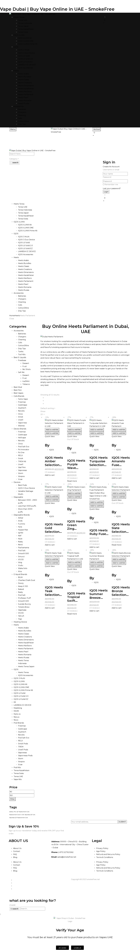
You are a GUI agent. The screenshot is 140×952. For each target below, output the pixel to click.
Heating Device (20, 622)
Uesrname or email (111, 170)
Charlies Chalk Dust (26, 580)
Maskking (18, 708)
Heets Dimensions (26, 86)
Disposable (18, 497)
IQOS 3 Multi (23, 50)
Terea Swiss (23, 32)
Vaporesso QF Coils (30, 814)
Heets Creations (25, 83)
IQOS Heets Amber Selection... (54, 461)
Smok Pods (23, 744)
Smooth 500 (23, 553)
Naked (21, 589)
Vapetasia (22, 610)
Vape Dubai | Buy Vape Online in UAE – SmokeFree (57, 9)
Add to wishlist (52, 430)
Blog (15, 857)
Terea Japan (23, 26)
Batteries (22, 109)
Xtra (20, 571)
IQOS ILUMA (19, 681)
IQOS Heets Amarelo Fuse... (121, 461)
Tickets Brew (23, 607)
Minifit (16, 711)
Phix (15, 811)
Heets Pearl (23, 97)
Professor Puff (24, 598)
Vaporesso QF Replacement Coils (18, 817)
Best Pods (22, 485)
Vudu (20, 565)
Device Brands (20, 429)
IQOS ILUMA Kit (25, 38)
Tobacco (26, 384)
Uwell (20, 420)
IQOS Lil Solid (24, 56)
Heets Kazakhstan (26, 89)
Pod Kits (17, 767)
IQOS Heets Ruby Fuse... (98, 532)
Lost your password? (112, 188)
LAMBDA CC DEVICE (27, 65)
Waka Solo (22, 568)
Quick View (50, 436)
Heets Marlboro (25, 91)
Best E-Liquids (20, 357)
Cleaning (22, 115)
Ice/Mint (26, 381)
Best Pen (18, 390)
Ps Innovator (23, 450)
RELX (20, 455)
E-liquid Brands (20, 574)
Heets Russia (23, 103)
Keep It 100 (23, 586)
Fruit (24, 366)
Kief (19, 536)
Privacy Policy (102, 848)
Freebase (22, 360)
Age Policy (100, 851)
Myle (20, 539)
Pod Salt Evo (23, 447)
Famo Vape (23, 399)
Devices (17, 482)
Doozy (21, 583)
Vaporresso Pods (25, 756)
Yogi (20, 619)
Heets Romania (24, 100)
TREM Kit (22, 461)
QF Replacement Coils (23, 811)
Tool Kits (21, 354)
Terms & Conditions (104, 857)
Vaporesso (22, 470)
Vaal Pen (22, 467)
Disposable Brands (22, 515)
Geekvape (22, 435)
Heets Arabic (23, 74)
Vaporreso (22, 423)
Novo (16, 720)
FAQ (15, 854)
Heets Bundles (24, 77)
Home (12, 316)
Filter (12, 799)
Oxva (20, 414)
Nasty (20, 542)
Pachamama (23, 548)
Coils (20, 118)
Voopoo (21, 476)
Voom (20, 473)
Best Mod (18, 387)
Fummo (21, 524)
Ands (20, 521)
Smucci (21, 557)
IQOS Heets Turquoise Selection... (98, 461)
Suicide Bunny (24, 604)
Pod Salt (21, 550)
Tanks (20, 351)
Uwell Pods (23, 750)
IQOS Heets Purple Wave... (76, 464)
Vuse (20, 479)
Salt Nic (21, 372)
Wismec (21, 426)
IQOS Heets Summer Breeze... (98, 594)
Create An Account (111, 167)
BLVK (20, 577)
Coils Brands (19, 396)
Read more (72, 481)
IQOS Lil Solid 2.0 (25, 59)
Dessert (25, 363)
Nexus (16, 717)
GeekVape (22, 405)
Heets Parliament (25, 94)
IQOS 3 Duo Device (26, 53)
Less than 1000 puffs (27, 506)
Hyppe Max (23, 530)
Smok (20, 417)
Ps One (21, 452)
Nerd (20, 545)
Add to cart (50, 475)
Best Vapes (18, 393)
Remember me (111, 184)
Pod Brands (19, 723)
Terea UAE (22, 20)
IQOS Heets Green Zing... (76, 524)
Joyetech (22, 408)
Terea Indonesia (25, 23)
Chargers (22, 112)
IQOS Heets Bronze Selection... (121, 590)
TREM (20, 747)
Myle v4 (17, 714)
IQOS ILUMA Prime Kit (27, 44)
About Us (17, 848)
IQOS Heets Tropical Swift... (76, 596)
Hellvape (22, 438)
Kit (15, 702)
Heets (17, 316)
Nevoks (21, 411)
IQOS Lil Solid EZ (25, 62)
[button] (117, 21)
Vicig (20, 562)
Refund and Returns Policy (108, 854)
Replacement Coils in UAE (16, 814)
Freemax (22, 402)
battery (11, 811)
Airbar (20, 518)
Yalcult (21, 616)
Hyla (20, 527)
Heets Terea (23, 672)
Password (107, 177)
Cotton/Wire (23, 121)
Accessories (19, 331)
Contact (16, 851)
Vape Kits (18, 779)
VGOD (21, 559)
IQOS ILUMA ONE (26, 41)
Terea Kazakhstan (26, 29)
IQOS (16, 669)
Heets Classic (23, 80)
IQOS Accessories (25, 68)
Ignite (20, 533)
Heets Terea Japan (26, 666)
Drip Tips (22, 124)
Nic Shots (26, 369)
